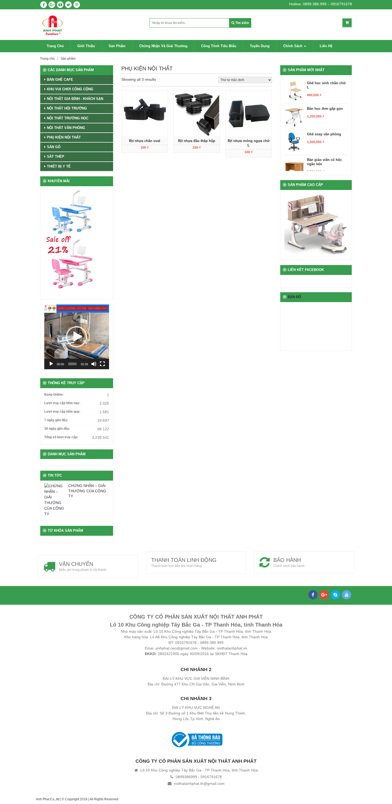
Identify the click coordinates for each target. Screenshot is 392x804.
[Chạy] (51, 364)
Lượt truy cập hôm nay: (62, 403)
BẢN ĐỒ (294, 297)
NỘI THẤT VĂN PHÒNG (66, 128)
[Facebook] (313, 594)
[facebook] (43, 4)
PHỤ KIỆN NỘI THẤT (64, 137)
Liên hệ (326, 46)
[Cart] (347, 23)
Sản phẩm (117, 46)
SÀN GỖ (54, 147)
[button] (76, 336)
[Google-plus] (324, 594)
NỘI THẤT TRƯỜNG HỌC (67, 118)
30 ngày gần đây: (57, 429)
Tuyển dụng (260, 46)
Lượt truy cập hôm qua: (62, 411)
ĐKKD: (151, 654)
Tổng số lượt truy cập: (61, 437)
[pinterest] (76, 4)
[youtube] (60, 4)
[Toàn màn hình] (102, 364)
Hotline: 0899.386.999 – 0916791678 (320, 4)
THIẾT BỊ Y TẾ (59, 166)
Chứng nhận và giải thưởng (163, 46)
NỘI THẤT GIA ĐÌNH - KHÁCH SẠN (75, 99)
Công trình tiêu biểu (218, 46)
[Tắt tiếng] (94, 364)
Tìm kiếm (241, 23)
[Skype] (335, 594)
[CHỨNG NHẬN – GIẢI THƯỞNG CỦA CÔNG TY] (55, 500)
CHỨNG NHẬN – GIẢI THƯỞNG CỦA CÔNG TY (87, 491)
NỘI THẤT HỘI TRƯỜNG (67, 108)
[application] (76, 336)
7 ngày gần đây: (56, 420)
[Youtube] (346, 594)
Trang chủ (55, 46)
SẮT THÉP (55, 157)
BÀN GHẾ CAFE (60, 80)
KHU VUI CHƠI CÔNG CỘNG (70, 89)
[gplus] (52, 4)
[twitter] (68, 4)
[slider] (72, 364)
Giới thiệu (86, 46)
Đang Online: (54, 394)
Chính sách (293, 46)
